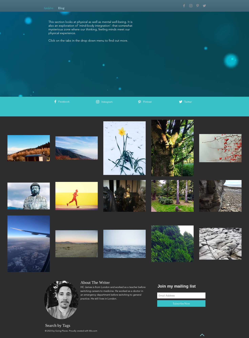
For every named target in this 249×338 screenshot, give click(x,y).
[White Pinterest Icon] (139, 102)
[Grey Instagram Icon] (191, 6)
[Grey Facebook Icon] (184, 6)
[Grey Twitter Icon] (204, 6)
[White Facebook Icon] (55, 101)
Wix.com (93, 331)
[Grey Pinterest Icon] (197, 6)
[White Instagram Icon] (98, 102)
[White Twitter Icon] (181, 102)
